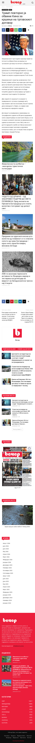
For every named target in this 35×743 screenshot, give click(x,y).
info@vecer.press (18, 646)
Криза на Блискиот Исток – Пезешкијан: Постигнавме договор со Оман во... (20, 422)
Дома (3, 7)
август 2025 (6, 576)
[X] (8, 30)
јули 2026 (6, 546)
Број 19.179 (17, 487)
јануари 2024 (7, 603)
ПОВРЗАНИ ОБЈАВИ (9, 349)
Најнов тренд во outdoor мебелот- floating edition (17, 526)
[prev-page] (3, 390)
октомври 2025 (7, 570)
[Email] (24, 30)
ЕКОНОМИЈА (9, 7)
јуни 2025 (6, 581)
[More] (28, 30)
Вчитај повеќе (17, 429)
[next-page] (6, 390)
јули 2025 (6, 578)
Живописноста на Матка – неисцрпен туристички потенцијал (14, 166)
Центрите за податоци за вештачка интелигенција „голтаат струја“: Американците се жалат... (22, 402)
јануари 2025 (7, 595)
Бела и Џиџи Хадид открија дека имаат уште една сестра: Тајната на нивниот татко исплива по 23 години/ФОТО (26, 317)
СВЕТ (10, 9)
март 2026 (6, 557)
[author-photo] (17, 337)
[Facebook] (3, 30)
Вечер (10, 26)
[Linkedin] (20, 30)
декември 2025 (7, 565)
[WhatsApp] (16, 30)
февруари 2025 (7, 592)
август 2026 (6, 543)
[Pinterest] (12, 30)
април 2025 (6, 587)
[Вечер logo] (17, 2)
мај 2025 (5, 584)
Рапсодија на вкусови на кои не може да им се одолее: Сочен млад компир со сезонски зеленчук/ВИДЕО (9, 316)
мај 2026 (5, 551)
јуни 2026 (6, 549)
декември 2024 (7, 597)
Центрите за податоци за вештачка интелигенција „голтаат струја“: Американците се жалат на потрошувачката (22, 358)
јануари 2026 (7, 562)
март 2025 (6, 589)
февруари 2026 (7, 559)
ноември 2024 (7, 600)
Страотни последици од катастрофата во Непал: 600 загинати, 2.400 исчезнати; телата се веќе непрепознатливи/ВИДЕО (22, 371)
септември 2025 (8, 573)
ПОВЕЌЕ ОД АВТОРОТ (24, 349)
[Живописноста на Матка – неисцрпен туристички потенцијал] (6, 659)
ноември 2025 (7, 568)
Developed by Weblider (18, 741)
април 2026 (6, 554)
